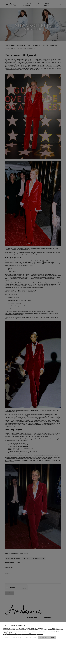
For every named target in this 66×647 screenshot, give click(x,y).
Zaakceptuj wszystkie (47, 637)
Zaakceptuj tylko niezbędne (13, 637)
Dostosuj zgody (31, 637)
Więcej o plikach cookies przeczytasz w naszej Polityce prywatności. (23, 634)
